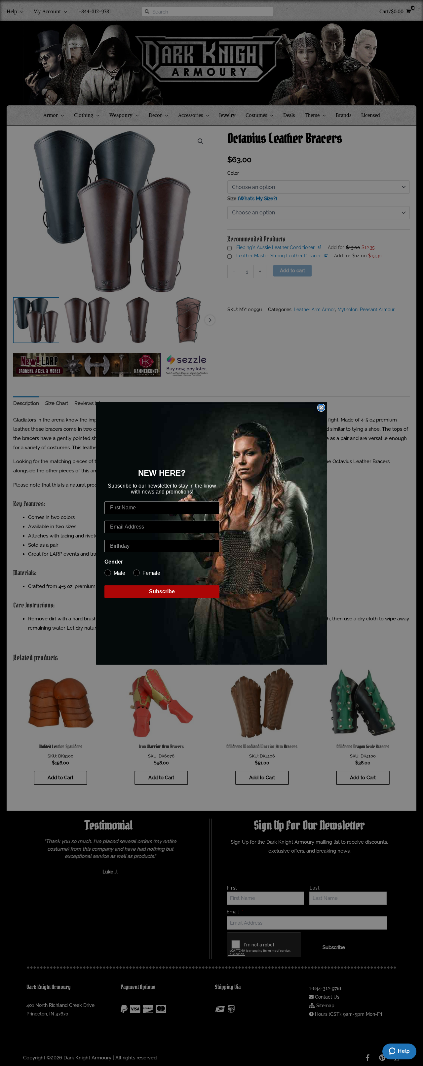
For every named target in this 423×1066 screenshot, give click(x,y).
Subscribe (162, 591)
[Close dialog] (321, 407)
